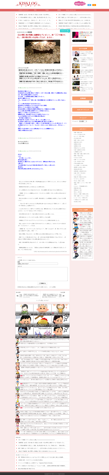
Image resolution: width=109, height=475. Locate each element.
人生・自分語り (79, 161)
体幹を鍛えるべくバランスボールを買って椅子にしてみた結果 (34, 217)
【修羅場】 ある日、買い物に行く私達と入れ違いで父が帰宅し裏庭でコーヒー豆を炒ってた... (41, 442)
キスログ (46, 300)
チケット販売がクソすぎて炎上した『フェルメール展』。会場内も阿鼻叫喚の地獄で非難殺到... (42, 465)
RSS (35, 10)
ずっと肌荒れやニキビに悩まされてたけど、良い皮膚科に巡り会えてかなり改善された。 (41, 190)
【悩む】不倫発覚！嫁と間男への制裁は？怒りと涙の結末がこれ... (34, 26)
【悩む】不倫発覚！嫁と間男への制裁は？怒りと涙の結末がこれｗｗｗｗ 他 (37, 451)
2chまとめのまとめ (71, 10)
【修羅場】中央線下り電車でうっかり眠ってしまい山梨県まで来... (74, 23)
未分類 (77, 201)
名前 (18, 261)
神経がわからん (79, 148)
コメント (19, 266)
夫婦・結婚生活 (79, 149)
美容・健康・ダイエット (81, 195)
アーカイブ (75, 121)
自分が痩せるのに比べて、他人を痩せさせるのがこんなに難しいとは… (37, 214)
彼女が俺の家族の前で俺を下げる (26, 468)
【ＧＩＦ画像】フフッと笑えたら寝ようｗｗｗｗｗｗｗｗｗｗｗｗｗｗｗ (36, 439)
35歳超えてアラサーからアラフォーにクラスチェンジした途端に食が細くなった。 (39, 220)
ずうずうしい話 (79, 178)
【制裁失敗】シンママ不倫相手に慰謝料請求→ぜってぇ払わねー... (34, 23)
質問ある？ (78, 190)
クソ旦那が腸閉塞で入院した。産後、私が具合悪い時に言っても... (34, 17)
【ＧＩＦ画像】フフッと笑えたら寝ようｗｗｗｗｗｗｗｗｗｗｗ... (74, 14)
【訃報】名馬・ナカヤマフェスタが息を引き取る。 (31, 460)
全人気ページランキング (22, 455)
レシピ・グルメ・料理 (80, 197)
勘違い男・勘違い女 (80, 177)
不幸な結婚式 (78, 163)
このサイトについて (23, 10)
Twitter (47, 10)
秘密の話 (78, 142)
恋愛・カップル (79, 159)
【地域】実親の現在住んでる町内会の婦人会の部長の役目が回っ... (74, 26)
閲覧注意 (77, 188)
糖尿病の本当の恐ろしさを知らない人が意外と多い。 (32, 186)
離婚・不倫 (78, 155)
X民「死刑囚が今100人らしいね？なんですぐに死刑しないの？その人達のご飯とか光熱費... (41, 457)
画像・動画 (78, 132)
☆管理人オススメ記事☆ (81, 199)
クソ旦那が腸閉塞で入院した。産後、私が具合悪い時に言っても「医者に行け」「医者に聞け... (42, 445)
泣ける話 (77, 138)
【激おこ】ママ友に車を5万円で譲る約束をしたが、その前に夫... (74, 20)
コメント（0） (65, 30)
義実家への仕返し (79, 167)
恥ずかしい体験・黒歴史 (81, 194)
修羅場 (77, 146)
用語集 (59, 10)
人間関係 (78, 151)
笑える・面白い (79, 180)
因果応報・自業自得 (80, 171)
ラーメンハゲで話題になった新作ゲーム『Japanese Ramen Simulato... (35, 463)
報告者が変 (78, 169)
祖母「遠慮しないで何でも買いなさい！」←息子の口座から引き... (74, 17)
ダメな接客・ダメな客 (80, 165)
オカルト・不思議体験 (80, 186)
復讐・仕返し (79, 140)
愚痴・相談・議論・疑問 (81, 153)
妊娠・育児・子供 (79, 173)
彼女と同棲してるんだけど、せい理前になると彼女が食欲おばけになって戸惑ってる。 (41, 234)
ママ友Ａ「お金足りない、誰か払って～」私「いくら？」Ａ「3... (34, 20)
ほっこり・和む (79, 136)
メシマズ (77, 175)
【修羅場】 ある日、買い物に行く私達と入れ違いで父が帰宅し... (34, 14)
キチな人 (78, 157)
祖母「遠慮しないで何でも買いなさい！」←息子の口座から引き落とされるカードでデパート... (42, 448)
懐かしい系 (78, 192)
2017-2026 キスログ (53, 473)
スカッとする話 (79, 134)
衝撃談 (77, 144)
